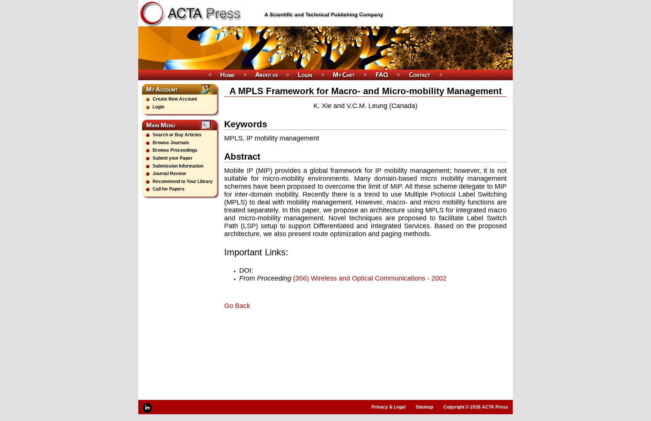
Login (158, 107)
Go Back (237, 306)
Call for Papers (169, 189)
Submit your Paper (173, 158)
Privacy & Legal (388, 407)
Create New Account (175, 99)
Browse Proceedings (175, 150)
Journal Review (169, 173)
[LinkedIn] (147, 408)
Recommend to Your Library (183, 181)
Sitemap (424, 407)
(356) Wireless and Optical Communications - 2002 (369, 278)
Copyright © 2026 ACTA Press (475, 407)
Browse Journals (171, 142)
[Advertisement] (312, 331)
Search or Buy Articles (177, 134)
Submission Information (178, 166)
